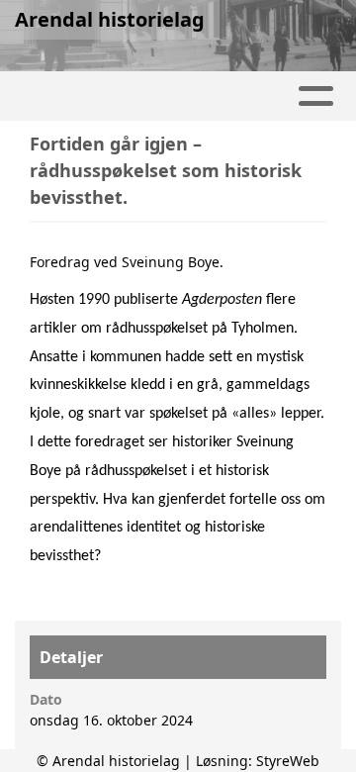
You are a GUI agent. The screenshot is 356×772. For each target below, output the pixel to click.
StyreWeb (287, 760)
